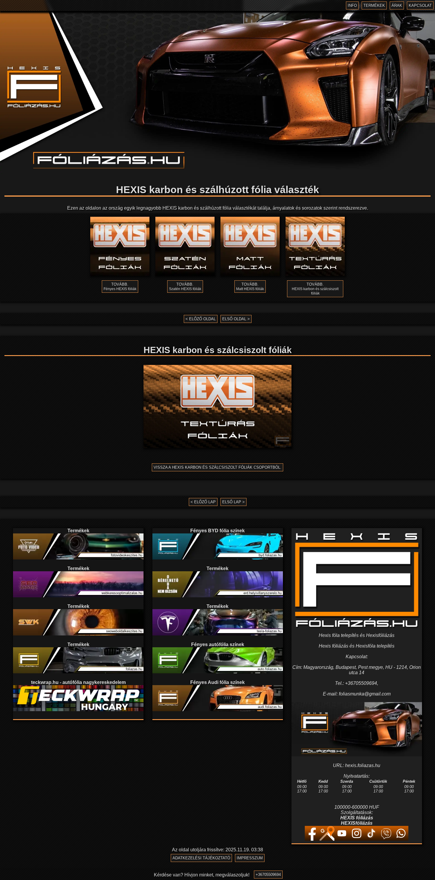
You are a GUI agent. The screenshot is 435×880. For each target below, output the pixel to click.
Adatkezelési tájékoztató (201, 858)
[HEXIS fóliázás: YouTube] (341, 839)
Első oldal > (236, 319)
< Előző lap (203, 502)
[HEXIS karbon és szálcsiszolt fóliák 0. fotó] (217, 406)
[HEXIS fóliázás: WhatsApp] (401, 839)
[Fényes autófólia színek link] (217, 671)
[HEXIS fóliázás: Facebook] (312, 839)
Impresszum (250, 858)
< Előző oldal (201, 319)
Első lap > (233, 502)
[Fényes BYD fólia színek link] (217, 557)
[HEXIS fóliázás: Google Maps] (327, 839)
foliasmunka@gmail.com (365, 693)
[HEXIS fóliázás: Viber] (386, 839)
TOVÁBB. (120, 286)
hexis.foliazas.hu (362, 765)
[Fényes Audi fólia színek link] (217, 709)
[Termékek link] (78, 557)
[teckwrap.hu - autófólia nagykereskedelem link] (78, 709)
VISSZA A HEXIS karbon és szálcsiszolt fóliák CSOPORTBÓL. (217, 467)
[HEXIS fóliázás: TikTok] (371, 839)
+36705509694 (268, 874)
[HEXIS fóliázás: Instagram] (356, 839)
